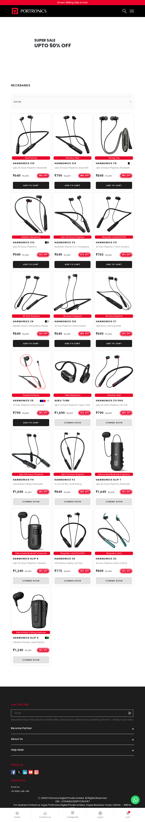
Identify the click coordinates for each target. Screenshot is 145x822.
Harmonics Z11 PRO (109, 400)
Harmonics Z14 (65, 163)
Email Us (15, 787)
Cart (130, 814)
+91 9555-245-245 (20, 791)
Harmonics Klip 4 (26, 637)
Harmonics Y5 (106, 163)
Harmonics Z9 (23, 321)
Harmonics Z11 (106, 242)
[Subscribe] (129, 713)
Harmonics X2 (106, 558)
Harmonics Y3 (64, 242)
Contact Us (45, 817)
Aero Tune (61, 400)
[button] (72, 101)
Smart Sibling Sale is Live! (72, 2)
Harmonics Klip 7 (108, 479)
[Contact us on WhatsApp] (135, 799)
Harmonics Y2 (64, 479)
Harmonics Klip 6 (26, 558)
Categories (72, 817)
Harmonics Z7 (106, 321)
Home (17, 817)
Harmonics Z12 (23, 242)
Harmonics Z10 (65, 321)
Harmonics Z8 (64, 558)
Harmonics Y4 (23, 479)
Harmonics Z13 (23, 163)
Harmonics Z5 (23, 400)
